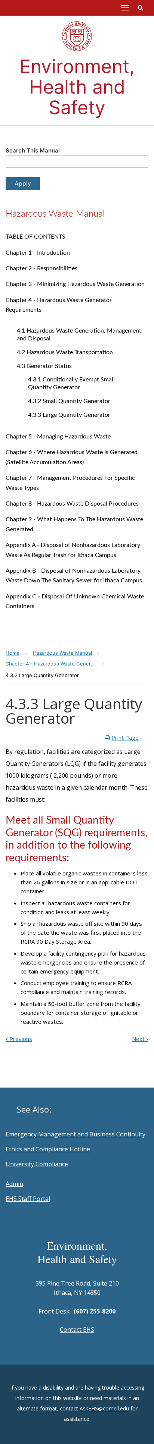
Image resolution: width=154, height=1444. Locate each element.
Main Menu (125, 8)
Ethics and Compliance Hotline (48, 1149)
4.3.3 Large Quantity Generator (69, 415)
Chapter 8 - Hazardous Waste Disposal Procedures (72, 504)
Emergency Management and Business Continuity (75, 1134)
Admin (14, 1184)
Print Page (125, 737)
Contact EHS (77, 1329)
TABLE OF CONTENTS (35, 237)
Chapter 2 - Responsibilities (41, 268)
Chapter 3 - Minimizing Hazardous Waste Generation (75, 284)
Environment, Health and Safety (77, 87)
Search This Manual (33, 150)
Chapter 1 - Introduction (38, 253)
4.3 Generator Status (44, 366)
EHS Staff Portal (28, 1199)
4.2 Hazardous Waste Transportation (65, 352)
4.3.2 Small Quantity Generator (69, 401)
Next (140, 1038)
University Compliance (37, 1164)
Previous (19, 1038)
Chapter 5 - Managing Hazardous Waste (58, 437)
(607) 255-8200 (95, 1311)
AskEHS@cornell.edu (104, 1408)
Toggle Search (140, 8)
